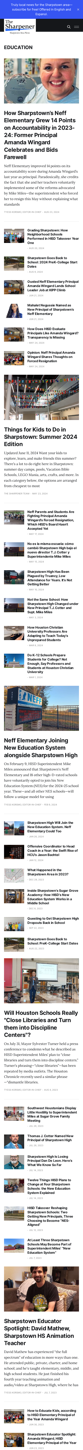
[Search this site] (69, 27)
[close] (78, 9)
